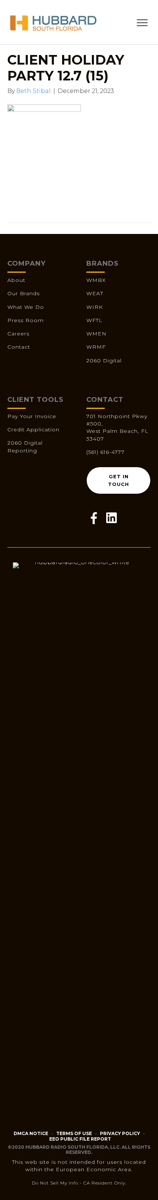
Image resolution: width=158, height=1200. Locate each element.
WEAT (94, 293)
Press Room (25, 320)
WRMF (96, 347)
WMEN (96, 333)
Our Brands (23, 293)
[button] (118, 480)
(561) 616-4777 (105, 452)
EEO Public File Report (80, 1139)
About (16, 280)
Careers (18, 333)
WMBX (96, 280)
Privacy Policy (120, 1133)
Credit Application (33, 429)
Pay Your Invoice (31, 416)
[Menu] (142, 23)
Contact (18, 347)
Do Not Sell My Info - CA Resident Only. (79, 1183)
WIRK (94, 307)
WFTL (94, 320)
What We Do (25, 307)
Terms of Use (74, 1133)
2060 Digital (104, 360)
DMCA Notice (31, 1133)
